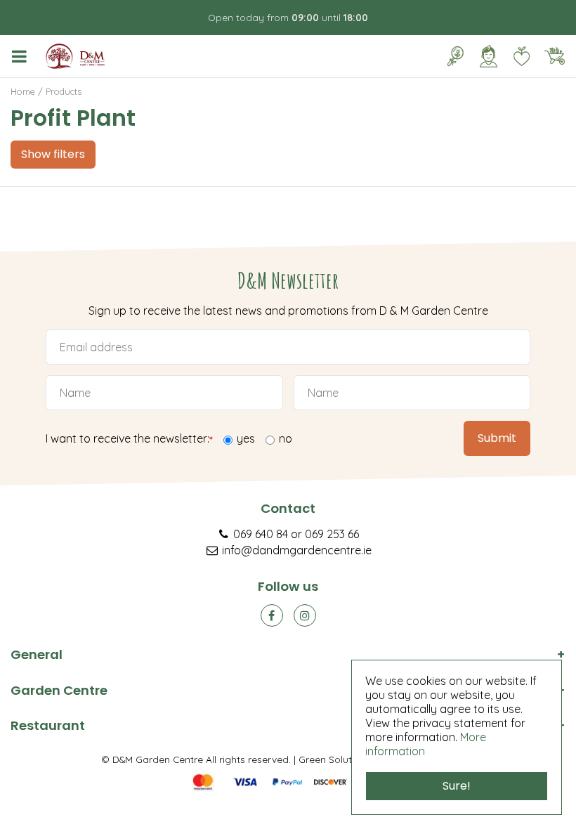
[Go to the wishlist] (515, 56)
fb (272, 615)
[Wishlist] (521, 56)
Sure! (457, 786)
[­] (22, 56)
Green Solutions (335, 759)
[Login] (488, 56)
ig (305, 615)
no (285, 438)
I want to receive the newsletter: (129, 439)
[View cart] (554, 56)
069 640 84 (260, 534)
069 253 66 (332, 534)
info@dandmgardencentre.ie (297, 550)
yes (246, 438)
